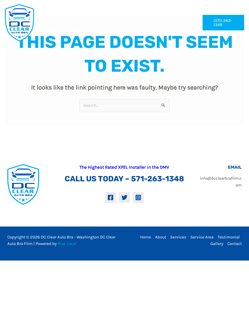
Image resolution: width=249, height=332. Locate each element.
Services (178, 237)
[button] (223, 22)
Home (145, 237)
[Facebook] (110, 197)
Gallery (216, 243)
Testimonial (229, 237)
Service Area (201, 237)
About (160, 237)
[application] (75, 14)
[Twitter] (124, 197)
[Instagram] (138, 197)
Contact (234, 243)
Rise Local (67, 243)
